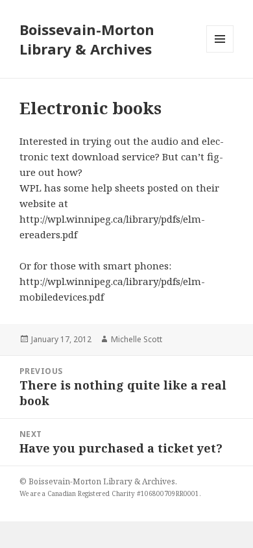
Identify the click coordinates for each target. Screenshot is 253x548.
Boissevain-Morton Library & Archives (86, 38)
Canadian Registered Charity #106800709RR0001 (123, 493)
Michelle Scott (136, 339)
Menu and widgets (220, 52)
